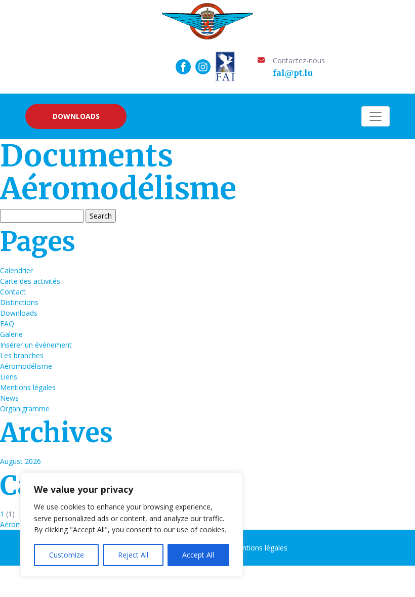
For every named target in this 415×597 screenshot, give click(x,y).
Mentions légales (28, 387)
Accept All (198, 555)
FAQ (7, 323)
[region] (131, 525)
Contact (13, 291)
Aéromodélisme (26, 366)
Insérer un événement (36, 345)
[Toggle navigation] (375, 116)
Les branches (22, 355)
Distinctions (19, 302)
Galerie (11, 334)
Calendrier (16, 270)
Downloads (76, 116)
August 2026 (20, 461)
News (9, 398)
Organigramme (25, 408)
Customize (66, 555)
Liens (8, 376)
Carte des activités (30, 281)
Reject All (133, 555)
